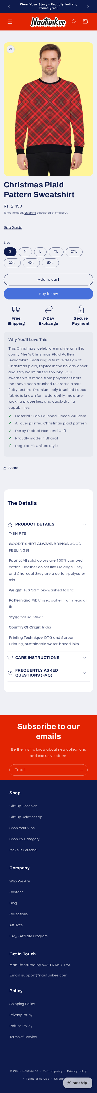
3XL (12, 263)
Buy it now (48, 294)
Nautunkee (30, 1071)
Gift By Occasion (23, 806)
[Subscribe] (82, 770)
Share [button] (13, 468)
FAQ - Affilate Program (28, 936)
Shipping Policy (22, 1004)
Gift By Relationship (26, 817)
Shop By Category (24, 839)
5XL (50, 263)
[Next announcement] (88, 6)
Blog (13, 903)
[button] (9, 21)
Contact (16, 892)
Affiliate (16, 925)
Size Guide (13, 228)
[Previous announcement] (9, 6)
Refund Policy (20, 1026)
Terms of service (38, 1079)
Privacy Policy (20, 1015)
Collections (18, 914)
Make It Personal (23, 850)
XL (56, 251)
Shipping (30, 213)
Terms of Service (23, 1037)
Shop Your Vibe (22, 828)
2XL (74, 251)
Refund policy (53, 1071)
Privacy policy (77, 1071)
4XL (31, 263)
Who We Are (19, 881)
